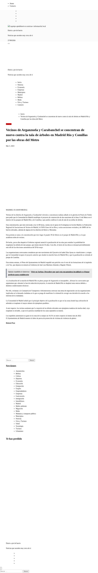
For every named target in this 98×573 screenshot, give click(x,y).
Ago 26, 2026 (9, 350)
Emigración (20, 386)
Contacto (13, 6)
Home (12, 3)
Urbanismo (19, 431)
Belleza (20, 97)
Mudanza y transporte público (26, 414)
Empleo (18, 389)
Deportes (19, 378)
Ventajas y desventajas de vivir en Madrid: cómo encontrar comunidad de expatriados (11, 503)
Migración (19, 409)
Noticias (20, 85)
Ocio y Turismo (23, 102)
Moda (19, 100)
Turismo (19, 429)
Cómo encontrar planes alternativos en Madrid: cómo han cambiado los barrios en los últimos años (12, 525)
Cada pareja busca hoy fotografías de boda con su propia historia (33, 337)
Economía (21, 87)
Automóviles (20, 371)
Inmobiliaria (20, 401)
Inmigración (20, 399)
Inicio (20, 82)
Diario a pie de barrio (15, 30)
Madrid (20, 95)
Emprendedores (21, 391)
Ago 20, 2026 (32, 347)
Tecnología (19, 426)
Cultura (18, 376)
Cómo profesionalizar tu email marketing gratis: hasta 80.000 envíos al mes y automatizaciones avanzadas (22, 342)
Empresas (21, 90)
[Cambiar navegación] (9, 43)
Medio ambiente (21, 406)
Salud (18, 424)
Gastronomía (20, 396)
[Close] (1, 568)
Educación (19, 384)
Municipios (21, 92)
